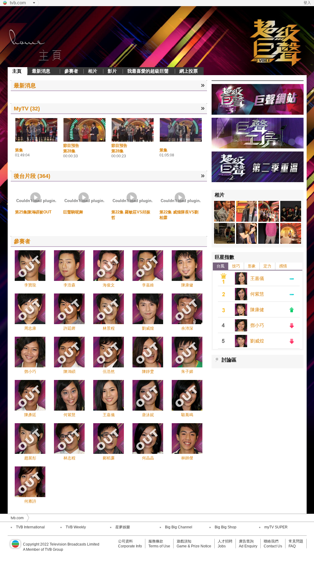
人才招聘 (225, 541)
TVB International (30, 527)
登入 (307, 3)
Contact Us (273, 546)
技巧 (236, 266)
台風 (220, 266)
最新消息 (41, 71)
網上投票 (188, 71)
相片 (92, 71)
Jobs (222, 546)
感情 (283, 266)
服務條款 (155, 541)
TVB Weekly (76, 527)
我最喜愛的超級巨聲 (148, 71)
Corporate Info (130, 546)
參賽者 (71, 71)
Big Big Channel (178, 527)
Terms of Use (159, 546)
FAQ (292, 546)
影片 (112, 71)
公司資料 (125, 541)
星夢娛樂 (122, 527)
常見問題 (296, 541)
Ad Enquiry (248, 546)
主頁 (16, 71)
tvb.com (18, 2)
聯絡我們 (271, 541)
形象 (252, 266)
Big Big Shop (225, 527)
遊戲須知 (184, 541)
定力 (267, 266)
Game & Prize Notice (194, 546)
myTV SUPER (276, 527)
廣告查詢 (246, 541)
